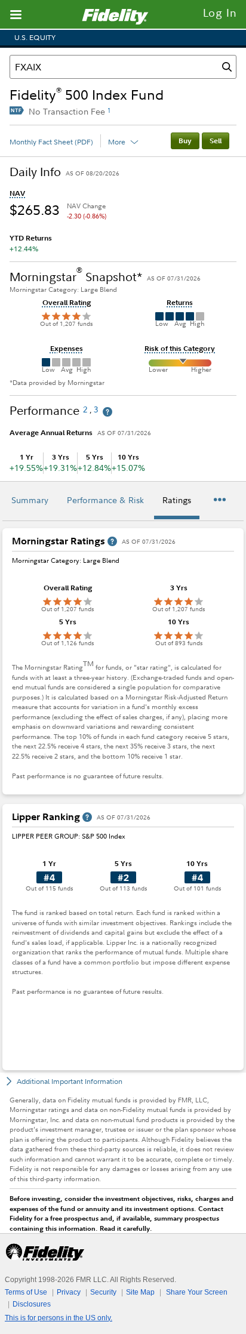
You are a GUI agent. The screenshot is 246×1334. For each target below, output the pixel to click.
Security (103, 1292)
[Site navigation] (15, 14)
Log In (220, 13)
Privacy (69, 1292)
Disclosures (32, 1304)
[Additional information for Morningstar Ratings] (112, 541)
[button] (17, 193)
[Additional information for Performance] (107, 412)
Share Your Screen (196, 1292)
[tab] (29, 501)
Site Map (140, 1292)
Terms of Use (26, 1292)
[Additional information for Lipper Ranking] (87, 817)
